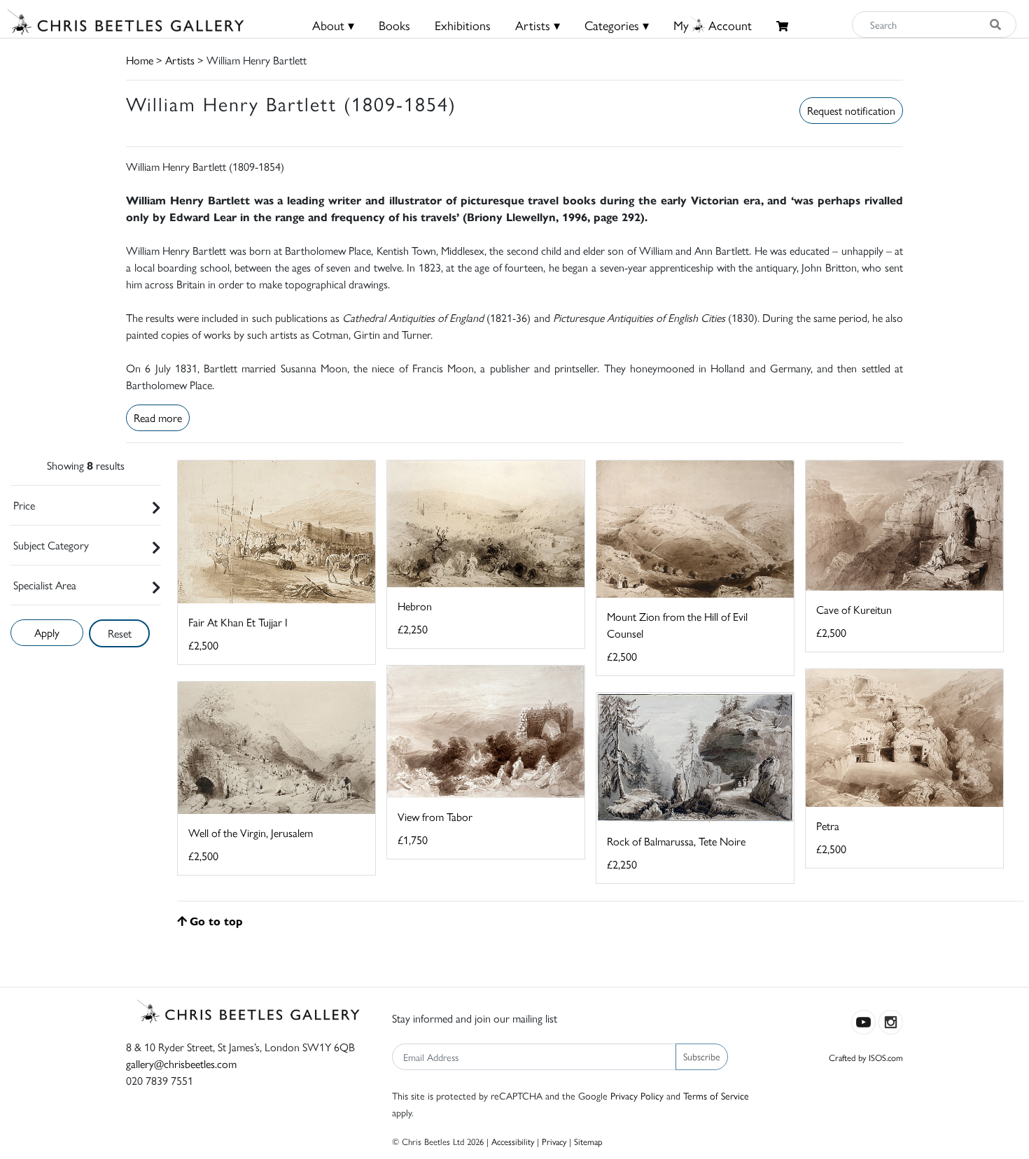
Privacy (554, 1141)
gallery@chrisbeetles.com (181, 1063)
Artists (180, 60)
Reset (120, 633)
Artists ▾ (537, 25)
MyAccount (712, 25)
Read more (158, 417)
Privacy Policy (637, 1095)
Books (394, 25)
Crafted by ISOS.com (866, 1057)
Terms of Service (716, 1095)
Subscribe (701, 1056)
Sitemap (588, 1141)
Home (139, 60)
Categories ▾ (616, 25)
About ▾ (333, 25)
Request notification (851, 110)
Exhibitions (463, 25)
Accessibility (512, 1141)
